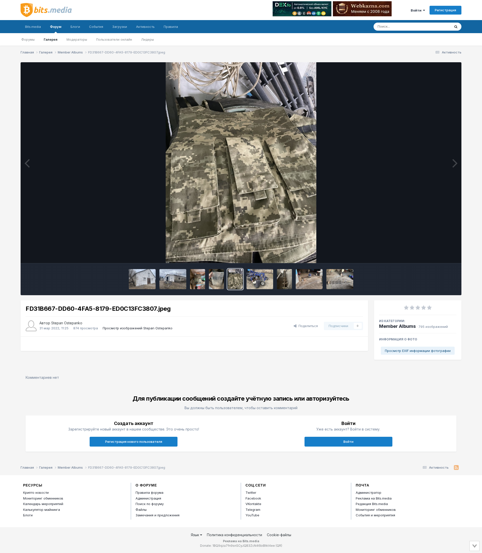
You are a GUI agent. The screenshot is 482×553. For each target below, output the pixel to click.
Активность (145, 27)
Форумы (28, 39)
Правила (171, 27)
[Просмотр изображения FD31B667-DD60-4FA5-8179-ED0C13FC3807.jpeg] (235, 279)
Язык (195, 535)
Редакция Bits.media (372, 504)
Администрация (148, 498)
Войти (417, 10)
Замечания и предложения (157, 515)
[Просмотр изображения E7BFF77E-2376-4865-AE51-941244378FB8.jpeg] (260, 279)
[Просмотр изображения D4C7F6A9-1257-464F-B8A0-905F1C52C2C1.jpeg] (339, 279)
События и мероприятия (375, 515)
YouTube (252, 515)
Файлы (141, 510)
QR (279, 545)
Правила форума (149, 492)
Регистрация (445, 10)
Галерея (50, 39)
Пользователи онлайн (114, 39)
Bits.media (33, 27)
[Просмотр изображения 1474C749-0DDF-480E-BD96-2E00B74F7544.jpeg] (197, 279)
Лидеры (147, 39)
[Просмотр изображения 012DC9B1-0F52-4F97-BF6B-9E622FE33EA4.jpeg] (309, 279)
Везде (439, 26)
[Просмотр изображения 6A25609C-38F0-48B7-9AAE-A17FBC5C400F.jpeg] (172, 279)
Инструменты (439, 254)
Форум (56, 27)
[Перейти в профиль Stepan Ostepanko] (31, 325)
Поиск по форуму (150, 504)
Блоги (75, 27)
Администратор (368, 492)
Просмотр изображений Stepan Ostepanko (137, 328)
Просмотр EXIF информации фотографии (418, 351)
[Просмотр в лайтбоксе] (241, 162)
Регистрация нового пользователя (133, 442)
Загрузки (119, 27)
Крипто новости (36, 492)
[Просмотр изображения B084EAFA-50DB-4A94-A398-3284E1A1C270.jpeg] (284, 279)
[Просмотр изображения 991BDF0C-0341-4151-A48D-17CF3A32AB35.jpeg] (216, 279)
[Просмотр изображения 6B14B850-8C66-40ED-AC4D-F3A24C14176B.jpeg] (142, 279)
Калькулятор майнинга (41, 510)
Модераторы (77, 39)
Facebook (253, 498)
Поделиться (307, 326)
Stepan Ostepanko (66, 323)
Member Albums (397, 326)
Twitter (251, 492)
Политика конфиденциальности (234, 535)
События (96, 27)
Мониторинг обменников (43, 498)
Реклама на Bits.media (374, 498)
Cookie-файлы (279, 535)
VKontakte (253, 504)
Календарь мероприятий (43, 504)
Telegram (253, 510)
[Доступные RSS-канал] (456, 467)
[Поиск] (455, 27)
